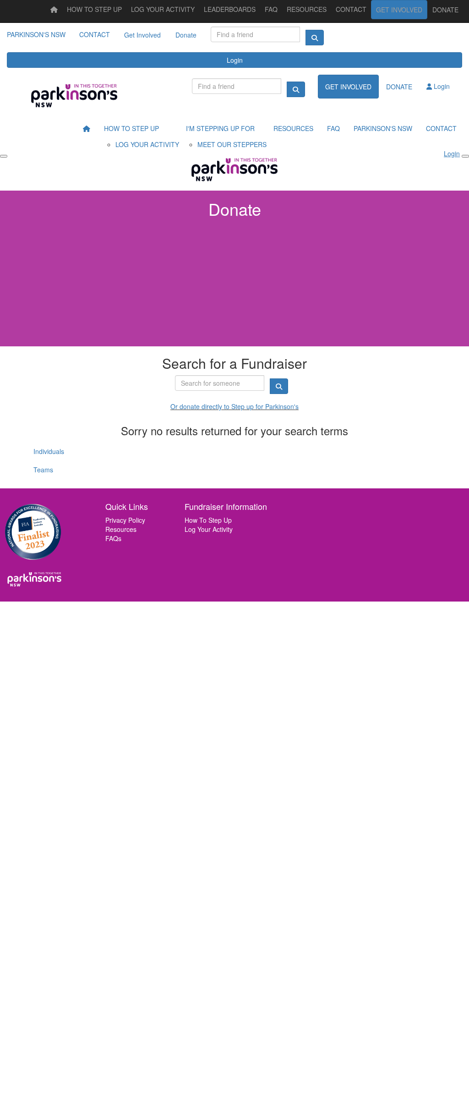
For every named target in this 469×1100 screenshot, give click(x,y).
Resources (120, 529)
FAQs (113, 538)
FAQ (271, 9)
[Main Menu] (3, 156)
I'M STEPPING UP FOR (220, 128)
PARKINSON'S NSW (36, 34)
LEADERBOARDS (230, 9)
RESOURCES (307, 9)
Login (235, 60)
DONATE (445, 9)
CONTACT (94, 34)
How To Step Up (208, 520)
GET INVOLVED (399, 9)
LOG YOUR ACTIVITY (163, 9)
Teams (43, 469)
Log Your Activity (209, 529)
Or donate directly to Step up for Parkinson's (234, 406)
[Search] (314, 37)
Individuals (48, 451)
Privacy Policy (125, 520)
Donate (185, 34)
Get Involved (142, 34)
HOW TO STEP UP (94, 9)
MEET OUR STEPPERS (232, 144)
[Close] (465, 156)
